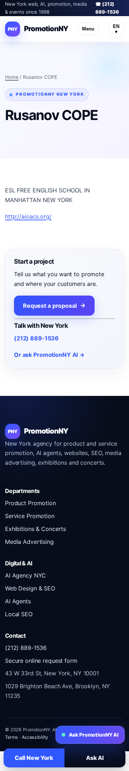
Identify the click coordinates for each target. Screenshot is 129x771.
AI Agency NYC (25, 575)
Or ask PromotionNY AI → (49, 354)
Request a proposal (50, 305)
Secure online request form (41, 660)
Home (12, 77)
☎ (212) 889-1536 (107, 8)
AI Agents (18, 601)
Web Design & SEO (30, 588)
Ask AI (95, 757)
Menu (88, 29)
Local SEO (19, 614)
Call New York (34, 757)
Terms (11, 737)
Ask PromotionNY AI (94, 735)
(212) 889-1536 (36, 338)
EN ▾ (116, 29)
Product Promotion (30, 503)
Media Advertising (29, 541)
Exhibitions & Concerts (35, 528)
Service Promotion (29, 515)
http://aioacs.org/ (28, 216)
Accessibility (35, 737)
